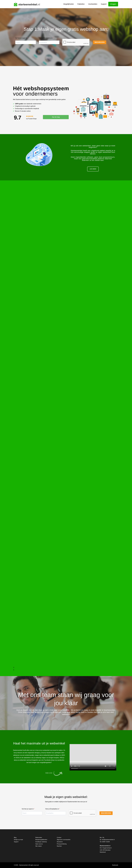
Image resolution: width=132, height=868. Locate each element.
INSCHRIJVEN (100, 42)
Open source (39, 844)
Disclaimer (60, 841)
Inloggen (113, 4)
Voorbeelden (92, 4)
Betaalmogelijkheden (41, 839)
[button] (66, 667)
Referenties (38, 837)
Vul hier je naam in (21, 38)
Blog (15, 837)
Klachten (59, 846)
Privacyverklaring (62, 844)
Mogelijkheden (68, 4)
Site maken (38, 846)
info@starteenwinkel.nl (108, 839)
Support (103, 4)
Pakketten (81, 4)
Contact (59, 837)
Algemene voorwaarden (63, 839)
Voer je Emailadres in (46, 38)
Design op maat (18, 839)
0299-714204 (106, 841)
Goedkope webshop (41, 841)
